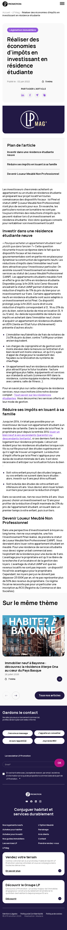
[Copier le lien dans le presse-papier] (44, 95)
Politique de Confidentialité (31, 914)
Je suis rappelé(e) (17, 741)
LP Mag (16, 12)
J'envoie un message (18, 733)
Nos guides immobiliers (13, 839)
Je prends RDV (49, 741)
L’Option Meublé (45, 825)
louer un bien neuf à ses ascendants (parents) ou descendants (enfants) (31, 435)
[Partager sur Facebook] (30, 95)
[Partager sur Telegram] (37, 95)
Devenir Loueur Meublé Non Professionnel (33, 174)
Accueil (6, 12)
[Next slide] (16, 695)
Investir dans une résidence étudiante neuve (30, 153)
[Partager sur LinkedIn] (22, 95)
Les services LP (9, 843)
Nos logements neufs (12, 825)
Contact (42, 839)
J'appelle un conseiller (49, 733)
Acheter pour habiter (12, 830)
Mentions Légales (9, 914)
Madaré (39, 916)
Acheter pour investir (12, 834)
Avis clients (43, 834)
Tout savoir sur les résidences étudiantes (26, 396)
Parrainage (43, 830)
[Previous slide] (6, 695)
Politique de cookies (54, 914)
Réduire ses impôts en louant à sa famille (32, 164)
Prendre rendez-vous (48, 843)
